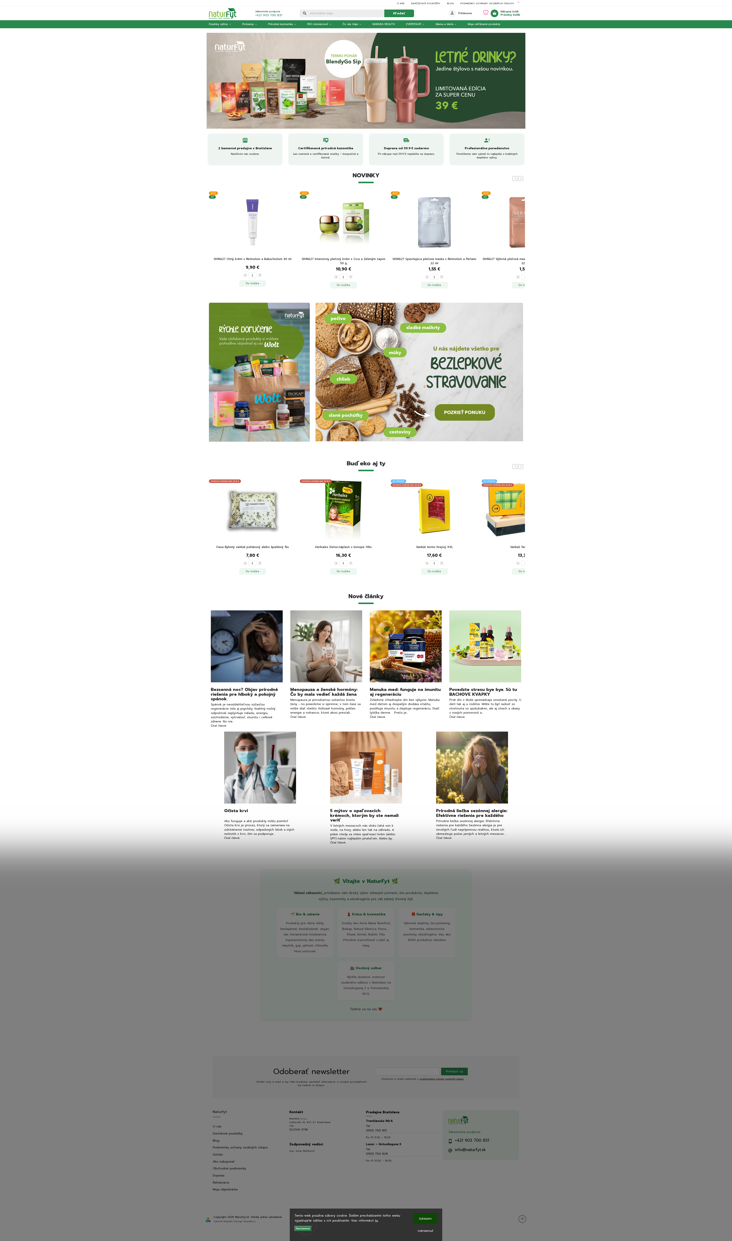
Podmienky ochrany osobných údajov (487, 3)
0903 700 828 (377, 1153)
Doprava (218, 1175)
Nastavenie (303, 1228)
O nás (401, 3)
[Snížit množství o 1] (245, 277)
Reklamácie (221, 1182)
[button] (214, 80)
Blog (450, 3)
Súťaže (218, 1154)
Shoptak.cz (249, 1221)
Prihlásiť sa (454, 1071)
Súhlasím (425, 1219)
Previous (515, 179)
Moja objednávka (225, 1189)
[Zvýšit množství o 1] (260, 277)
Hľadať (399, 13)
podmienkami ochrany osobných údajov (442, 1079)
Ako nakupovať (224, 1161)
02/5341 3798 (298, 1130)
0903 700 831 (376, 1130)
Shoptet (227, 1221)
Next (521, 179)
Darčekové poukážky (426, 3)
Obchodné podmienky (229, 1168)
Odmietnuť (425, 1231)
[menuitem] (223, 24)
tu (376, 1220)
